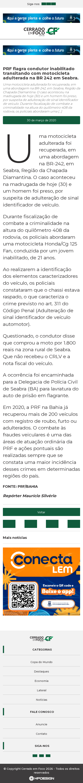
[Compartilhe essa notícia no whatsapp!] (74, 524)
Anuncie (41, 724)
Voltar (41, 512)
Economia (41, 681)
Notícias (41, 699)
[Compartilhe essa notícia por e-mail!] (52, 524)
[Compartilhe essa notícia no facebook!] (9, 524)
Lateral (41, 690)
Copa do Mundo (41, 662)
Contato (41, 734)
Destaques (41, 671)
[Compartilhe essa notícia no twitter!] (31, 524)
